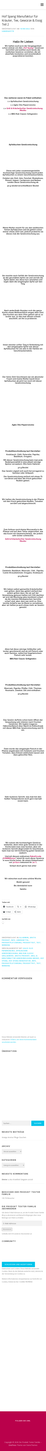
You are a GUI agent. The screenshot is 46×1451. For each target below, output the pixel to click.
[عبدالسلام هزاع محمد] (36, 1247)
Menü (42, 5)
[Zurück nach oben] (23, 1436)
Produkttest (29, 943)
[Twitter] (26, 1426)
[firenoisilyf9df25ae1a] (23, 1253)
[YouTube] (33, 1426)
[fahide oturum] (17, 1247)
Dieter (4, 1179)
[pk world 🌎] (23, 1247)
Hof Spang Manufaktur (20, 961)
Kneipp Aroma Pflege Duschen (14, 1137)
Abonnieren (7, 1229)
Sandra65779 (8, 31)
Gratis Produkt (22, 956)
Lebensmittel (22, 940)
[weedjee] (5, 1253)
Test (38, 943)
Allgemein (24, 937)
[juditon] (5, 1247)
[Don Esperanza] (11, 1247)
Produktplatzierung (12, 943)
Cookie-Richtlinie (26, 1282)
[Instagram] (13, 1426)
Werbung (6, 945)
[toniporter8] (30, 1247)
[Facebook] (19, 1426)
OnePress (12, 1445)
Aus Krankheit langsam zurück (21, 1179)
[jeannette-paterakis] (11, 1253)
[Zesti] (17, 1253)
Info (13, 940)
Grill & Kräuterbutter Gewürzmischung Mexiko (25, 109)
